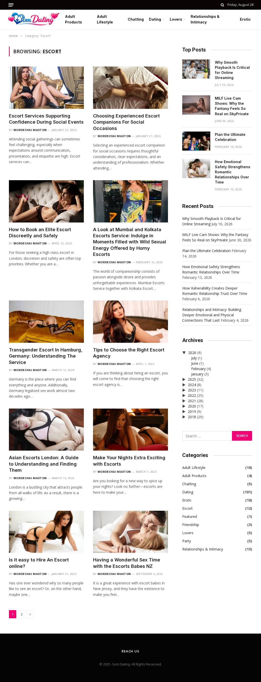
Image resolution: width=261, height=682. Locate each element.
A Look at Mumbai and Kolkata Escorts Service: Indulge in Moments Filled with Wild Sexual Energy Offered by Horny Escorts (129, 242)
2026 (192, 352)
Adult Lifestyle (105, 19)
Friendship (190, 524)
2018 (192, 416)
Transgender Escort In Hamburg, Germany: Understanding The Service (46, 356)
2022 (192, 395)
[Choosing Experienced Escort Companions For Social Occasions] (130, 88)
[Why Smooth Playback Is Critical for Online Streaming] (196, 69)
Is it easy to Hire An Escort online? (39, 563)
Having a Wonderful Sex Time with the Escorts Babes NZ (126, 563)
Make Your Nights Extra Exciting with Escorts (129, 460)
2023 (192, 390)
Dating (155, 19)
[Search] (222, 5)
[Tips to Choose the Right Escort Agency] (130, 321)
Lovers (176, 19)
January (197, 374)
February (198, 368)
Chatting (136, 19)
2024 (192, 384)
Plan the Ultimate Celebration (230, 137)
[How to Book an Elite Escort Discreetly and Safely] (46, 201)
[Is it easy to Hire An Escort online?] (46, 532)
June (194, 363)
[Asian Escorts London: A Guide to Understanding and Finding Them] (46, 430)
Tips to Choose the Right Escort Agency (128, 353)
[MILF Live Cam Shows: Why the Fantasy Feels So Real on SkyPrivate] (196, 105)
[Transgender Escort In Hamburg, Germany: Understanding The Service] (46, 321)
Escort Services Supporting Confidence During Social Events (46, 119)
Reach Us (130, 651)
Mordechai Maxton (30, 130)
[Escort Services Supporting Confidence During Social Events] (46, 88)
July (194, 358)
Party (186, 541)
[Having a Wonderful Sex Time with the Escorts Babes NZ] (130, 532)
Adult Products (73, 19)
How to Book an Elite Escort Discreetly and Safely (40, 232)
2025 (192, 379)
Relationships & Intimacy (205, 19)
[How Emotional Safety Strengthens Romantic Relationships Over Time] (196, 168)
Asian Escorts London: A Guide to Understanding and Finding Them (44, 464)
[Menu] (11, 5)
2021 (192, 400)
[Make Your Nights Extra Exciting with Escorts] (130, 430)
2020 (192, 406)
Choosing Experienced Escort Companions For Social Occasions (126, 122)
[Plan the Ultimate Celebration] (196, 141)
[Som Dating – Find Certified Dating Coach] (34, 19)
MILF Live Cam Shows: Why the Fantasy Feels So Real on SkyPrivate (232, 106)
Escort (187, 508)
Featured (189, 516)
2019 (192, 411)
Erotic (245, 19)
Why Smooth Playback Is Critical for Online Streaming (232, 70)
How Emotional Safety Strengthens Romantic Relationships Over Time (232, 172)
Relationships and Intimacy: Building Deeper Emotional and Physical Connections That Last (211, 315)
